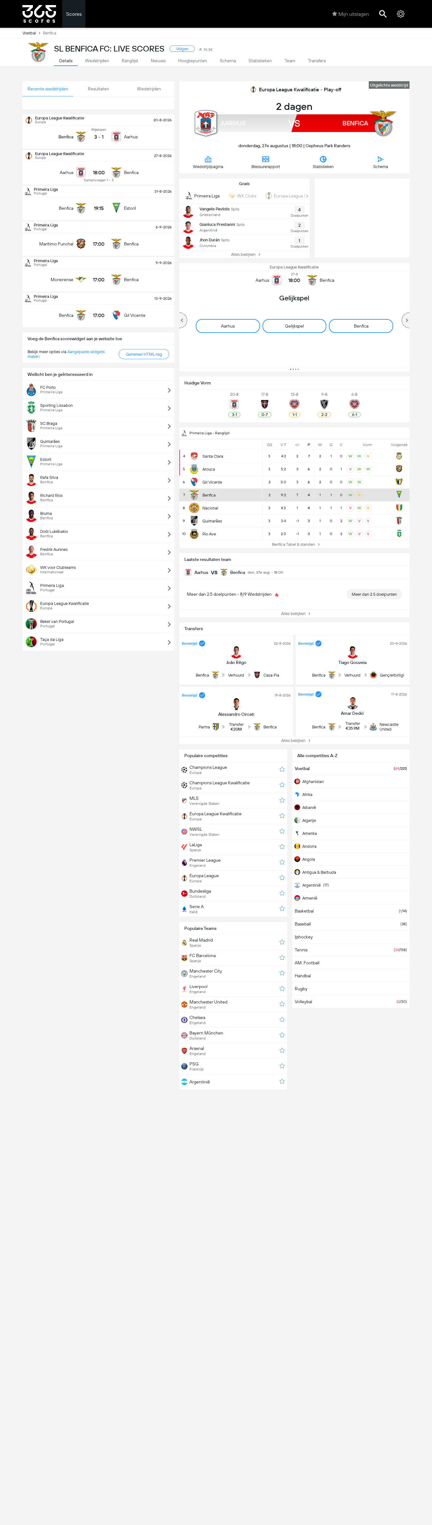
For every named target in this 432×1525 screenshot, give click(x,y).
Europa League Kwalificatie (294, 267)
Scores (74, 14)
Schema (380, 166)
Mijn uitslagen (353, 14)
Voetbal (29, 33)
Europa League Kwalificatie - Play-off (300, 90)
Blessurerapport (265, 166)
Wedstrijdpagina (208, 166)
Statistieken (323, 166)
